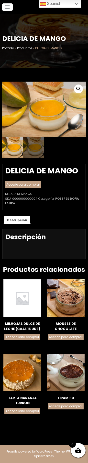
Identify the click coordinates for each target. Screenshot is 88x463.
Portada (8, 48)
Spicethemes (44, 456)
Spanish (53, 3)
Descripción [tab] (17, 220)
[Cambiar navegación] (7, 7)
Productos (24, 48)
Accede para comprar (23, 184)
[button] (78, 89)
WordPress (44, 451)
